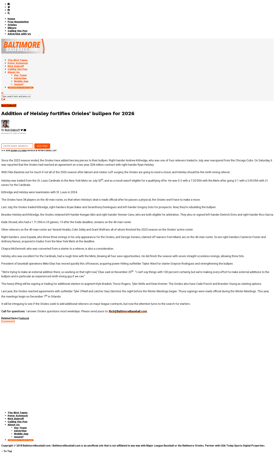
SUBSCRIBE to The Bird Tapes (20, 87)
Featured (24, 318)
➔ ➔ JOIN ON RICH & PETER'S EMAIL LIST (29, 150)
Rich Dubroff (12, 130)
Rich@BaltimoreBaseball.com (128, 311)
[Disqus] (137, 362)
